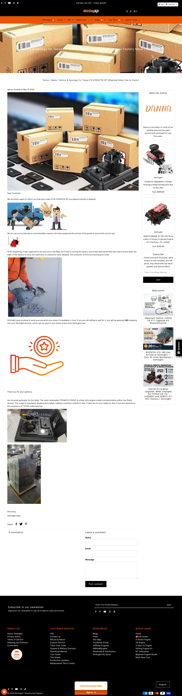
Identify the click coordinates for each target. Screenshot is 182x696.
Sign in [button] (89, 692)
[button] (167, 4)
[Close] (150, 320)
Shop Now (122, 371)
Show (4, 692)
